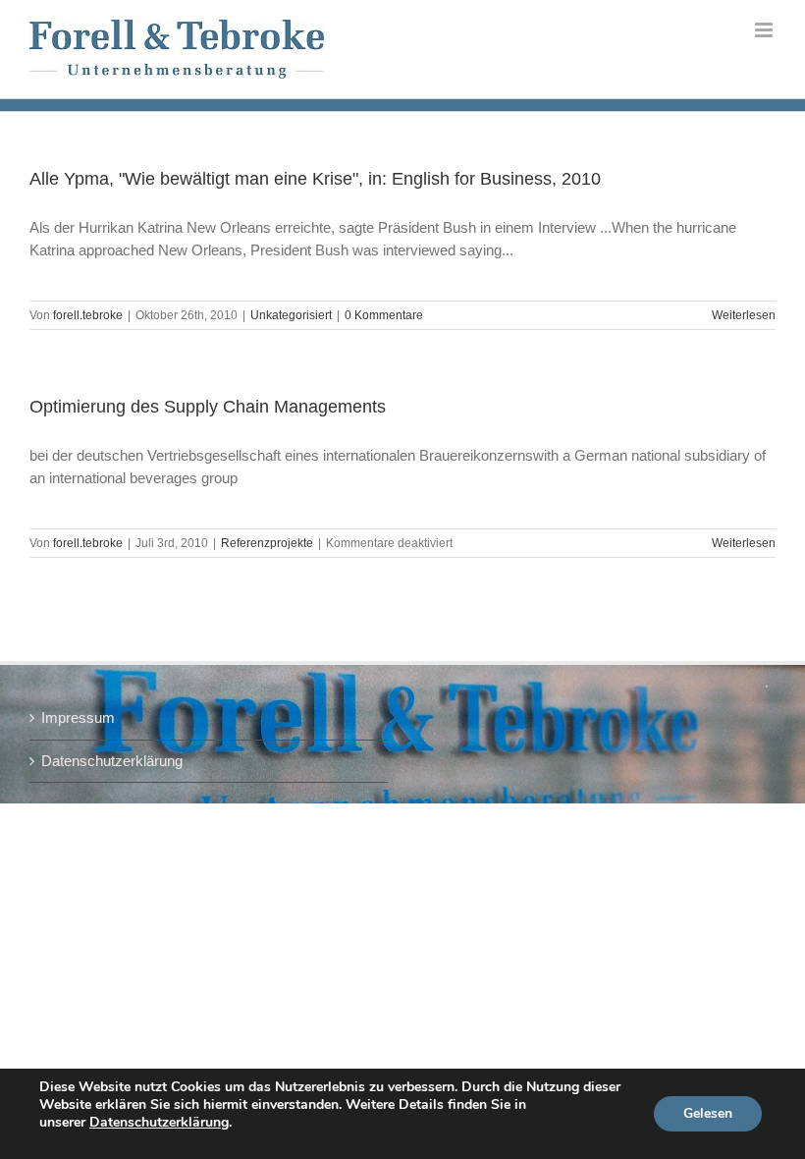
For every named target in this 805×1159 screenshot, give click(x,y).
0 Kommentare (384, 315)
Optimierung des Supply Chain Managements (207, 406)
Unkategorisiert (291, 315)
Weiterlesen (744, 315)
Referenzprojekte (267, 543)
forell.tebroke (88, 315)
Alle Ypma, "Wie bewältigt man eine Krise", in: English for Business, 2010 (315, 179)
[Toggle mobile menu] (765, 30)
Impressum (78, 717)
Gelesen (707, 1113)
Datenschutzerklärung (112, 760)
